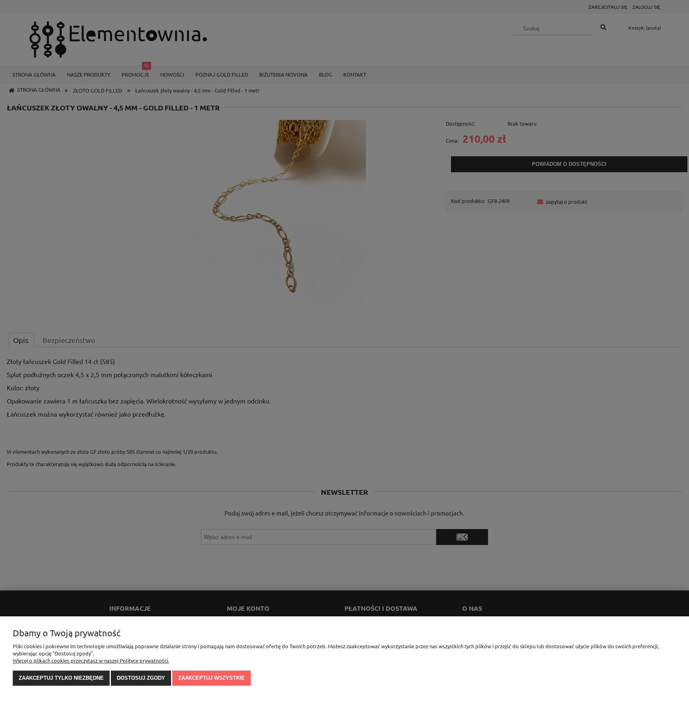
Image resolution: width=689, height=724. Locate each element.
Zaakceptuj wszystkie (211, 678)
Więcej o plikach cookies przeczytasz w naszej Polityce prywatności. (91, 660)
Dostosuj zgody (141, 678)
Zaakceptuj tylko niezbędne (61, 678)
